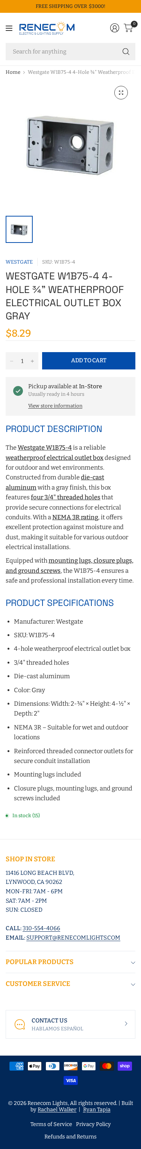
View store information (55, 406)
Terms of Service (51, 1124)
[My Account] (114, 28)
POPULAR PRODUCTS (40, 962)
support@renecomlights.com (73, 937)
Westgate (19, 262)
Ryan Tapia (97, 1109)
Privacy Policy (93, 1124)
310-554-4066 (41, 928)
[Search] (126, 51)
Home (13, 72)
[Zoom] (121, 92)
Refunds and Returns (70, 1137)
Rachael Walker (57, 1109)
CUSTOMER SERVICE (38, 984)
